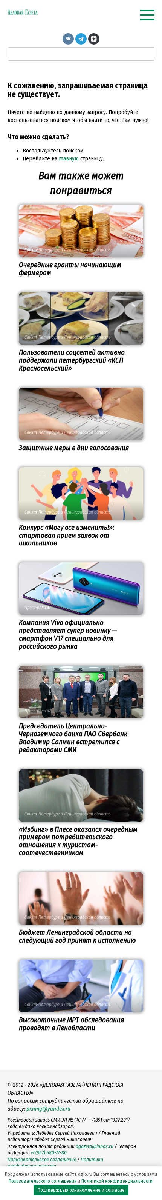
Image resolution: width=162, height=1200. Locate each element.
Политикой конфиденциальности (117, 1181)
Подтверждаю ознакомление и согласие (81, 1190)
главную (69, 158)
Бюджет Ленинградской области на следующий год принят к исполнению (77, 936)
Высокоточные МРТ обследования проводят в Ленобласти (71, 1023)
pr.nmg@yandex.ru (48, 1108)
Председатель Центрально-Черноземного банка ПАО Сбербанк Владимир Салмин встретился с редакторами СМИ (73, 738)
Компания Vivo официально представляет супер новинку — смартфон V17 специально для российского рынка (68, 634)
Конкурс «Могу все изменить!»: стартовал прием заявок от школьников (66, 535)
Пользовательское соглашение (42, 1159)
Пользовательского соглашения (42, 1181)
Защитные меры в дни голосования (74, 447)
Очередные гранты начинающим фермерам (70, 268)
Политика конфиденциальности (55, 1162)
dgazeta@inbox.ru (94, 1146)
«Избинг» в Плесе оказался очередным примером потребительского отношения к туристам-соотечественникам (78, 841)
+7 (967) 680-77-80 (49, 1152)
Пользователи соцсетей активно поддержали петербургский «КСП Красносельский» (72, 360)
